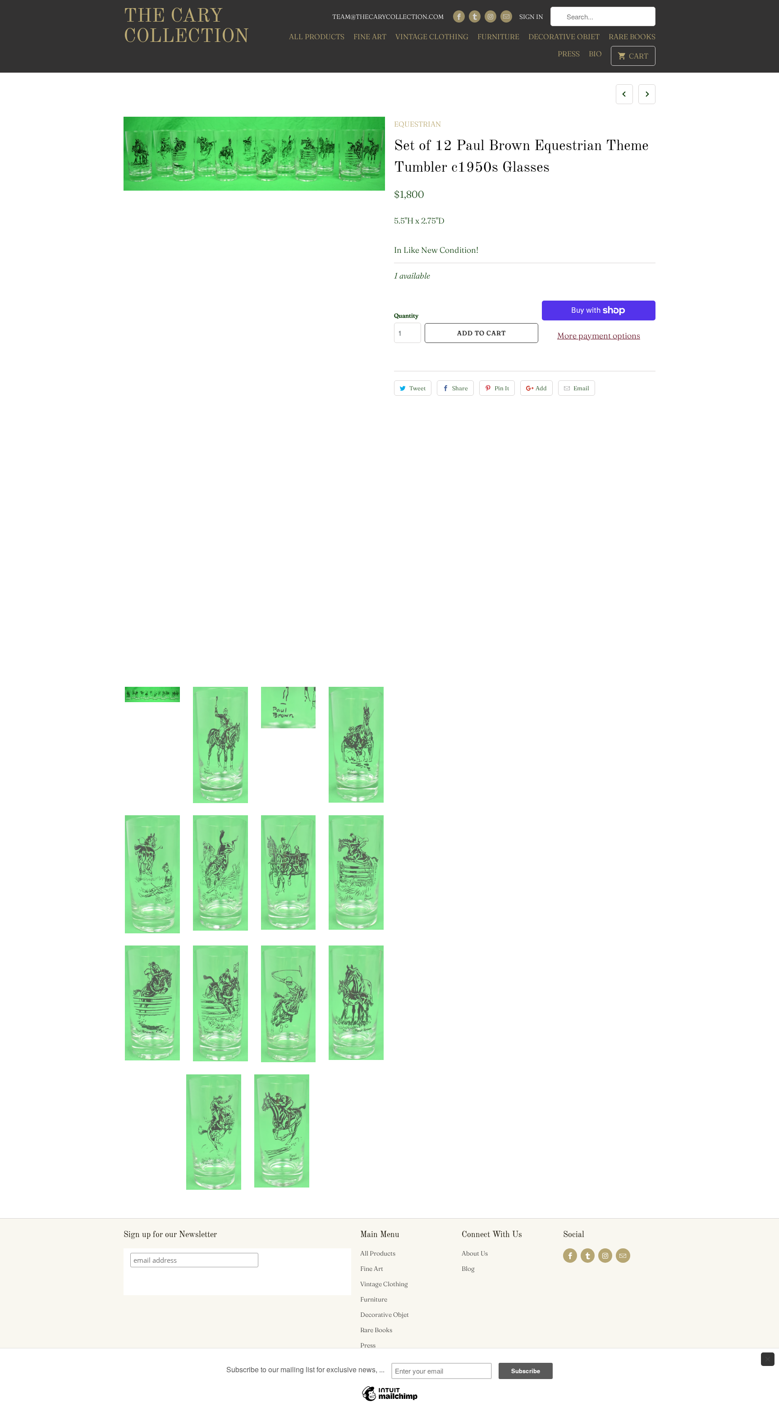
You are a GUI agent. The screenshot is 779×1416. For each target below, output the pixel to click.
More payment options (598, 335)
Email (581, 388)
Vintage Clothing (431, 36)
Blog (468, 1269)
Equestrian (417, 123)
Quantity (406, 315)
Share (460, 388)
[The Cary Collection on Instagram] (490, 16)
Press (569, 53)
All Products (316, 36)
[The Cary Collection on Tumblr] (475, 16)
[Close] (767, 1359)
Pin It (502, 388)
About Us (475, 1253)
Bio (595, 53)
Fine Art (369, 36)
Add (541, 388)
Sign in (531, 17)
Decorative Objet (564, 36)
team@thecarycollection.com (388, 17)
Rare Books (632, 36)
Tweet (417, 388)
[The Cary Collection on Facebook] (459, 16)
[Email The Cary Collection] (506, 16)
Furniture (498, 36)
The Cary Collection (186, 26)
